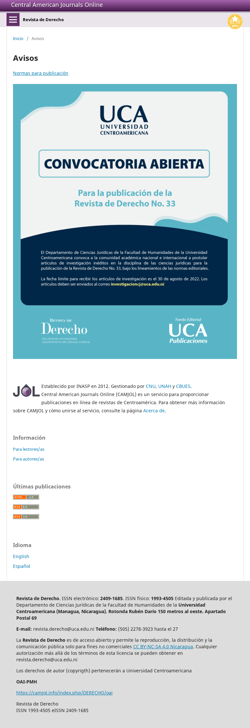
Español (21, 566)
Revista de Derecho (43, 19)
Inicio (18, 38)
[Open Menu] (13, 19)
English (21, 556)
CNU (151, 386)
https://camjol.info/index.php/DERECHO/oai (64, 693)
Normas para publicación (40, 73)
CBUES (183, 386)
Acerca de (154, 410)
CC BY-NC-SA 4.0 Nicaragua (163, 646)
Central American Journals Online (57, 4)
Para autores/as (28, 459)
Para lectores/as (28, 449)
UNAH (164, 386)
